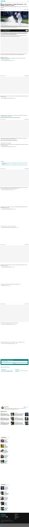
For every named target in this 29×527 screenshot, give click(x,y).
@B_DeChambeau (8, 58)
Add (26, 30)
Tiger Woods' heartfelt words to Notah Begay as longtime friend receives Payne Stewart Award (6, 441)
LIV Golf (2, 417)
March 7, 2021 (12, 60)
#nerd (7, 265)
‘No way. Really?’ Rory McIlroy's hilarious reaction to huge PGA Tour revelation (5, 414)
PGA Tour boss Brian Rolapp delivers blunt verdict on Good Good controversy (19, 414)
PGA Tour (16, 417)
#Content (14, 226)
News (5, 444)
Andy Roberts (2, 9)
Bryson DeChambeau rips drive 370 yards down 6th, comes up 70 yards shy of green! (7, 371)
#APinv (17, 322)
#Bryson (11, 226)
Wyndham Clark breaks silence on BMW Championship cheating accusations (6, 451)
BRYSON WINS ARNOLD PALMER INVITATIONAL (12, 117)
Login (15, 518)
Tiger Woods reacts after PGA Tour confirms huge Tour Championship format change (19, 419)
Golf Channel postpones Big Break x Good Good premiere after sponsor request (7, 446)
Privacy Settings (16, 517)
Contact (16, 515)
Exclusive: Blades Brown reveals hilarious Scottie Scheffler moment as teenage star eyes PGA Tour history (19, 423)
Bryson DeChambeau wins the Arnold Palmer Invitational (21, 371)
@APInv (20, 58)
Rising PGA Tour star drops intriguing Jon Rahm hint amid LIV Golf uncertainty (6, 457)
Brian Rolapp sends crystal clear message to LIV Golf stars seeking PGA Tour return (5, 423)
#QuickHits (23, 58)
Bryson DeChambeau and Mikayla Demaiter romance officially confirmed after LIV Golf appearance (5, 419)
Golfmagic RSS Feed (17, 516)
